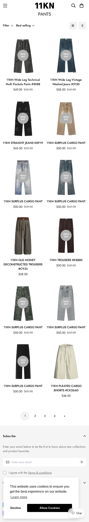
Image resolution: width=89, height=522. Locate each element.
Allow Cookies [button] (50, 508)
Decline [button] (15, 508)
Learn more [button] (19, 497)
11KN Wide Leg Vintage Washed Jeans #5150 (66, 82)
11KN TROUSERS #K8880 (66, 260)
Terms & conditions (40, 473)
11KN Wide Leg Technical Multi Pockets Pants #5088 (23, 82)
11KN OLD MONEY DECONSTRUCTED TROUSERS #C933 (23, 264)
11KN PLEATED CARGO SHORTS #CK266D (66, 388)
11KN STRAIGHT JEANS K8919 (23, 143)
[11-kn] (44, 5)
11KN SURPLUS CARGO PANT (66, 143)
